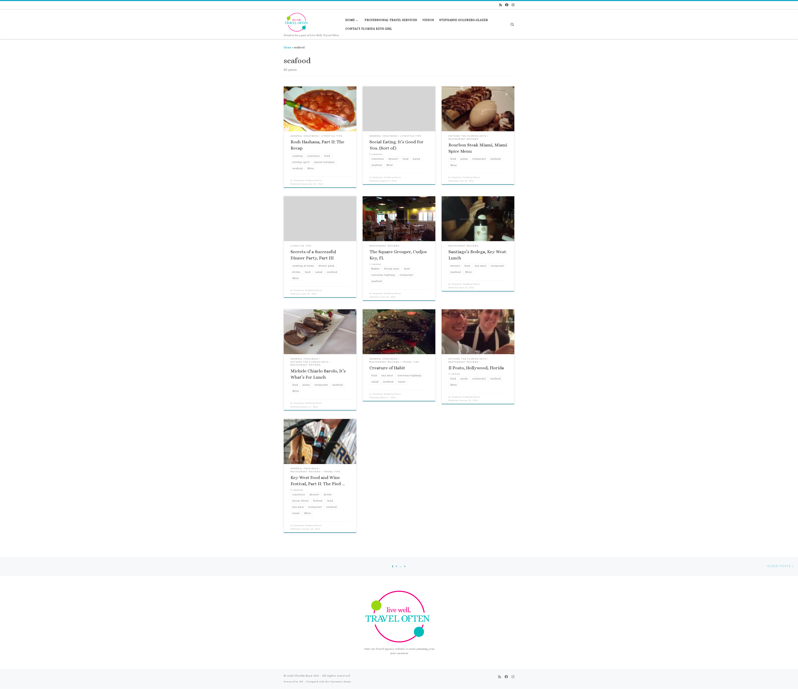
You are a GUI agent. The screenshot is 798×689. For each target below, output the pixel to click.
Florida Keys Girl (306, 675)
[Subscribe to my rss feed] (500, 5)
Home (287, 47)
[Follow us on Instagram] (513, 5)
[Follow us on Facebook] (506, 5)
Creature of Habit (387, 367)
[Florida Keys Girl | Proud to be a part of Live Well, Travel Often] (297, 21)
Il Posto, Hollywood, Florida (476, 367)
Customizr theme (340, 681)
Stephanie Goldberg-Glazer (308, 180)
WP (301, 681)
